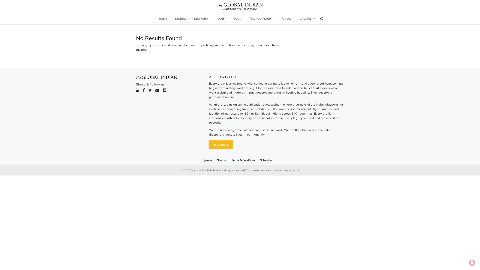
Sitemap (222, 160)
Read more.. (221, 144)
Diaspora (201, 18)
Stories (180, 18)
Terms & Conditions (243, 160)
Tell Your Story (261, 18)
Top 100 (286, 18)
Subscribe (266, 160)
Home (163, 18)
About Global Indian (224, 77)
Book (237, 18)
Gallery (305, 18)
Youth (220, 18)
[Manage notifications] (472, 263)
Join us (208, 160)
